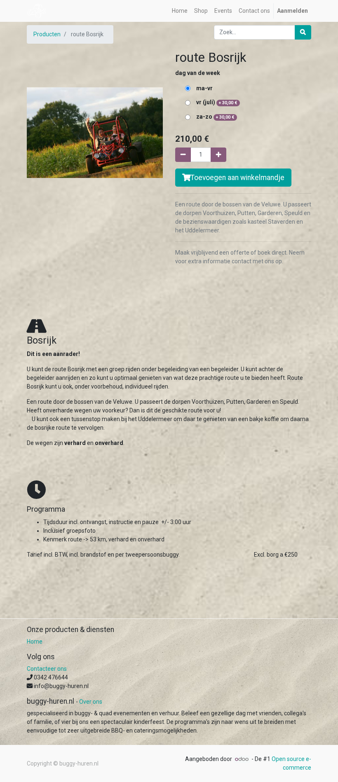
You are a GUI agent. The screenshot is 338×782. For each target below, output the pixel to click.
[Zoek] (303, 32)
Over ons (90, 701)
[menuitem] (180, 11)
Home (34, 641)
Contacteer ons (47, 668)
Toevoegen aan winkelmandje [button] (237, 177)
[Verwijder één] (183, 155)
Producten (47, 34)
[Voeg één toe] (218, 155)
